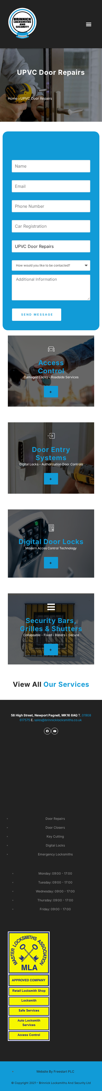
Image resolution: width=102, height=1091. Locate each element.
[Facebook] (47, 731)
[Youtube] (54, 731)
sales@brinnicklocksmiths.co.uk (58, 720)
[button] (88, 24)
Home (13, 98)
